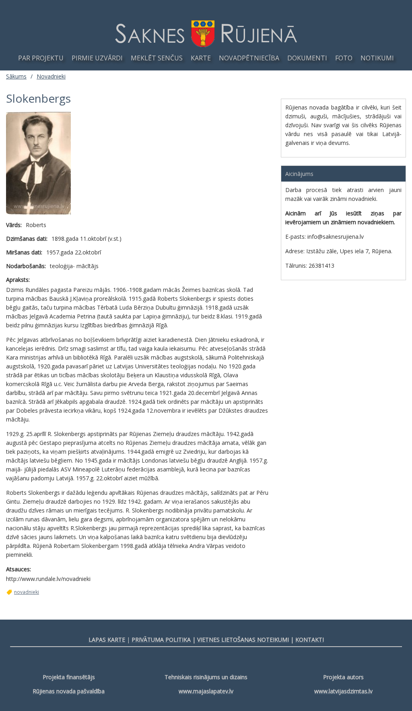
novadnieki (26, 592)
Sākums (16, 76)
